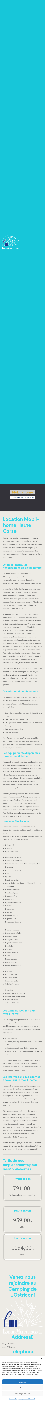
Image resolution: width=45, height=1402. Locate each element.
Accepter (22, 1382)
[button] (42, 1358)
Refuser (22, 1388)
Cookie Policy (13, 1399)
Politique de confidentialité (27, 1399)
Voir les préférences (22, 1394)
